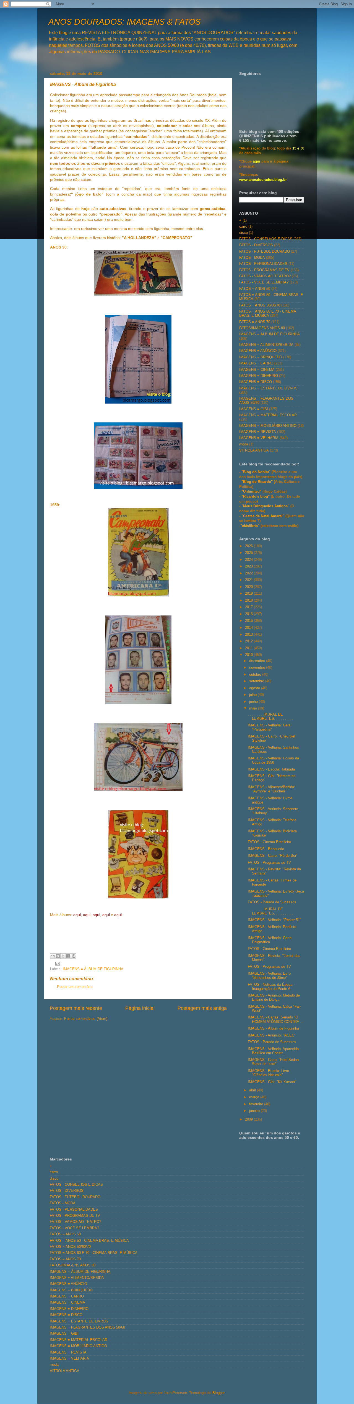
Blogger (218, 1393)
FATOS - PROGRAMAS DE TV (264, 270)
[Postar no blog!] (58, 956)
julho (253, 695)
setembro (257, 681)
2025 (249, 553)
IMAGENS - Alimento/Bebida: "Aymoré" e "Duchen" (271, 789)
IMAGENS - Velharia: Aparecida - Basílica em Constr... (274, 1051)
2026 (249, 546)
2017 (249, 607)
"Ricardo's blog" (256, 496)
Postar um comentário (74, 987)
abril (253, 1090)
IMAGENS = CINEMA (257, 370)
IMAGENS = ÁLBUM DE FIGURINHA (93, 969)
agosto (255, 688)
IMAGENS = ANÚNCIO (258, 351)
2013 (249, 635)
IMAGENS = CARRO (256, 363)
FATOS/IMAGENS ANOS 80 (262, 328)
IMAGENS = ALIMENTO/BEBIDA (266, 345)
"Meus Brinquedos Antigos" (265, 506)
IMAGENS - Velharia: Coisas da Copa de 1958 (273, 760)
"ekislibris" (249, 526)
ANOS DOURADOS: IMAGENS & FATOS (124, 21)
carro (243, 227)
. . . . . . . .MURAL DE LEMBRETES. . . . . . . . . (270, 717)
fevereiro (256, 1104)
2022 (249, 573)
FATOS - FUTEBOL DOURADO (264, 252)
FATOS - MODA (252, 258)
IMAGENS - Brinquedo (266, 849)
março (254, 1097)
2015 (249, 621)
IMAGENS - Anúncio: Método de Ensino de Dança (274, 998)
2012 (249, 641)
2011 (249, 648)
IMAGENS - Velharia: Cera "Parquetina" (269, 727)
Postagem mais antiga (202, 1008)
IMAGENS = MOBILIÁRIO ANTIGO (267, 426)
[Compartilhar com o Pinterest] (73, 956)
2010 (249, 655)
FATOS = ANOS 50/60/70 (259, 305)
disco (243, 233)
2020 (249, 587)
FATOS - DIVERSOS (256, 245)
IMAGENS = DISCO (255, 382)
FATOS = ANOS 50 (254, 289)
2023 (249, 566)
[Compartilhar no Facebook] (68, 956)
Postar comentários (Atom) (85, 1019)
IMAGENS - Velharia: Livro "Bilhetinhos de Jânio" (269, 976)
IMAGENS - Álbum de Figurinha (273, 1028)
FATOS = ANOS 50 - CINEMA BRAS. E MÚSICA (89, 1241)
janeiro (255, 1111)
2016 (249, 614)
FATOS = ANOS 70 (254, 322)
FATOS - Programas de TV (269, 863)
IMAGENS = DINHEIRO (258, 376)
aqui (256, 161)
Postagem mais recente (76, 1008)
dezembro (257, 661)
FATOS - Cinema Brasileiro (269, 842)
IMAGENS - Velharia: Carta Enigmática (269, 940)
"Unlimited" (251, 491)
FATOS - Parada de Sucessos (272, 902)
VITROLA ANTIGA (254, 450)
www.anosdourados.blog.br (263, 180)
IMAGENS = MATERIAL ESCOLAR (268, 415)
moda (243, 444)
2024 (249, 560)
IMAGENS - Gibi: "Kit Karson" (272, 1082)
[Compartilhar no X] (63, 956)
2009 (249, 1119)
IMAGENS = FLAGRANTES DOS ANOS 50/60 (87, 1327)
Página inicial (140, 1008)
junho (254, 702)
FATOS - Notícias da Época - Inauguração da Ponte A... (271, 987)
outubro (255, 674)
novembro (257, 668)
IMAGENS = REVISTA (257, 432)
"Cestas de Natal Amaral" (263, 516)
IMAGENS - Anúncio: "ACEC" (272, 1035)
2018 (249, 600)
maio (253, 708)
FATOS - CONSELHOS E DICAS (265, 239)
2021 (249, 580)
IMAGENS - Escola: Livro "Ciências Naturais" (268, 1073)
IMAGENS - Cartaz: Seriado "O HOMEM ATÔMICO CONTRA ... (275, 1019)
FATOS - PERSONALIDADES (263, 264)
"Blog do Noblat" (256, 472)
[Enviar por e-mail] (52, 956)
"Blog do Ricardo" (257, 482)
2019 (249, 593)
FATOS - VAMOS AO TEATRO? (265, 276)
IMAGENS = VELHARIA (258, 438)
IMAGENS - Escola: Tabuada (271, 769)
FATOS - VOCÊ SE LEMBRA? (263, 282)
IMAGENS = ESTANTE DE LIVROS (268, 388)
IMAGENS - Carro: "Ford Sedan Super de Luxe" (273, 1062)
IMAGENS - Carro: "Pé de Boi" (272, 856)
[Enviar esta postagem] (57, 963)
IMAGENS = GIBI (253, 409)
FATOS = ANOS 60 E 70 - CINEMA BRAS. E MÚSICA (267, 314)
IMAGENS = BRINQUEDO (260, 357)
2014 (249, 628)
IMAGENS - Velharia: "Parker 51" (274, 920)
